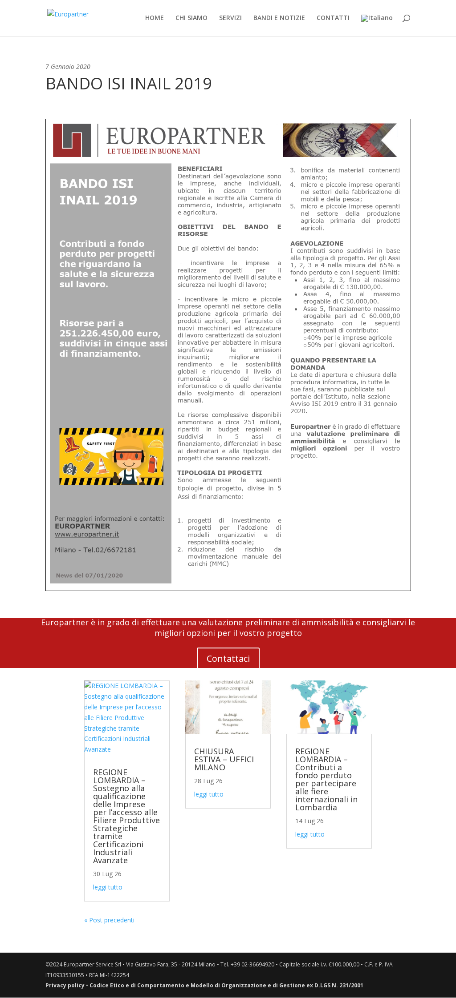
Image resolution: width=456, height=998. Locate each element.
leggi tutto (107, 887)
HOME (154, 18)
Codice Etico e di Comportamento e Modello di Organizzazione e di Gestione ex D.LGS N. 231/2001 (226, 985)
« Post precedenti (109, 920)
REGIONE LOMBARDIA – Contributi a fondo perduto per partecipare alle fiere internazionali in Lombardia (326, 779)
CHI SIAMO (191, 18)
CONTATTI (333, 18)
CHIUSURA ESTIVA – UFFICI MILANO (224, 759)
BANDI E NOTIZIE (279, 18)
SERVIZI (230, 18)
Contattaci (228, 658)
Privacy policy (65, 985)
